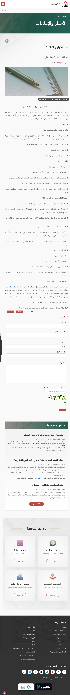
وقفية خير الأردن (61, 648)
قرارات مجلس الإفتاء (28, 638)
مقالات (33, 641)
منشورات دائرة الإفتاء (59, 634)
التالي (10, 311)
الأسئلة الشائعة (30, 652)
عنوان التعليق (61, 351)
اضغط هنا (9, 287)
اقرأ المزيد (53, 561)
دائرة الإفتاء (31, 627)
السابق (19, 311)
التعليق (63, 363)
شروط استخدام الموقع (28, 659)
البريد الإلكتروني (60, 331)
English (4, 10)
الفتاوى (64, 627)
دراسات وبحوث (61, 638)
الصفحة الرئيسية (62, 16)
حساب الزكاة (62, 641)
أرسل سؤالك (62, 645)
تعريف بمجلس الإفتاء (28, 634)
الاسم (63, 322)
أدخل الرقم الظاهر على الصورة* (55, 387)
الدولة (64, 342)
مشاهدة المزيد (36, 504)
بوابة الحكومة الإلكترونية (27, 655)
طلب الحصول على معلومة (58, 652)
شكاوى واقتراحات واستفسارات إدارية (23, 648)
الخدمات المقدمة (29, 630)
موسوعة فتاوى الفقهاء (59, 630)
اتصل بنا (32, 645)
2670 (39, 478)
